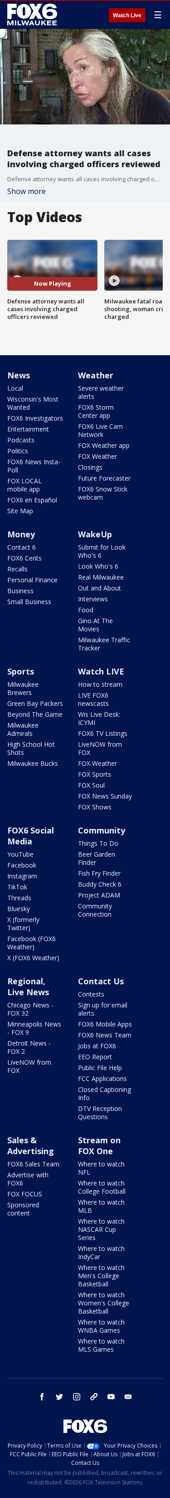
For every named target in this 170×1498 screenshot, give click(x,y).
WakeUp (95, 534)
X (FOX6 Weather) (33, 957)
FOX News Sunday (105, 796)
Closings (90, 467)
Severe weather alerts (101, 392)
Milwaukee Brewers (23, 688)
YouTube (20, 854)
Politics (17, 450)
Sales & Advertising (30, 1145)
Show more (26, 191)
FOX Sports (94, 774)
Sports (20, 671)
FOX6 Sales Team (33, 1164)
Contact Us (101, 981)
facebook (42, 1396)
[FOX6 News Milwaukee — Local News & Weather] (33, 14)
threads (94, 1396)
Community (101, 830)
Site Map (20, 510)
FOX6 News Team (104, 1035)
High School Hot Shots (31, 748)
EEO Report (95, 1056)
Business (20, 590)
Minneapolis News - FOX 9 (34, 1028)
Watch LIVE (101, 671)
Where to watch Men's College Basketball (101, 1275)
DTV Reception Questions (100, 1112)
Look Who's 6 (98, 566)
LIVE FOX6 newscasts (93, 699)
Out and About (99, 588)
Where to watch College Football (102, 1187)
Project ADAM (99, 895)
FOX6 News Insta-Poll (33, 465)
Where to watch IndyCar (101, 1252)
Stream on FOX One (99, 1145)
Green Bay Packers (35, 703)
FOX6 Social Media (30, 836)
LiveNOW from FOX (100, 748)
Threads (19, 897)
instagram (76, 1396)
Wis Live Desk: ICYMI (99, 718)
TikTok (17, 887)
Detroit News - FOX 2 (29, 1047)
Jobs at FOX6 (97, 1046)
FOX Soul (91, 785)
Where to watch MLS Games (101, 1345)
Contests (91, 994)
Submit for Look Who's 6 (102, 551)
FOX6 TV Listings (102, 733)
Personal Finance (32, 579)
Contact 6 (21, 547)
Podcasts (20, 440)
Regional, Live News (28, 986)
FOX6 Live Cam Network (100, 430)
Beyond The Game (35, 714)
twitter (59, 1396)
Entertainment (28, 429)
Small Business (29, 601)
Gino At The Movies (95, 624)
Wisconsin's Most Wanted (32, 403)
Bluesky (18, 908)
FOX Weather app (104, 445)
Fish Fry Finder (99, 873)
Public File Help (100, 1067)
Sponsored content (23, 1208)
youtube (111, 1396)
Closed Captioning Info (104, 1093)
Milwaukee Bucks (32, 763)
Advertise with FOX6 (28, 1179)
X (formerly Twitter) (23, 923)
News (18, 375)
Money (21, 534)
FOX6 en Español (32, 500)
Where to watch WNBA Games (101, 1326)
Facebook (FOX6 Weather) (31, 942)
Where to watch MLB (101, 1206)
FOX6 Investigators (35, 418)
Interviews (93, 599)
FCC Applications (102, 1078)
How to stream (100, 684)
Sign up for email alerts (102, 1009)
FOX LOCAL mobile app (24, 484)
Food (85, 609)
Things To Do (98, 843)
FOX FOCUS (24, 1194)
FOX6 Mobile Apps (105, 1024)
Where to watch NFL (101, 1168)
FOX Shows (95, 807)
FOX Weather (97, 456)
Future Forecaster (104, 478)
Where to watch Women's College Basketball (103, 1302)
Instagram (22, 876)
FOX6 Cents (24, 558)
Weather (95, 375)
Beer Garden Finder (96, 858)
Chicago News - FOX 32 (30, 1009)
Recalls (17, 569)
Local (15, 388)
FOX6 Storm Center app (96, 411)
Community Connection (95, 910)
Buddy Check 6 (99, 884)
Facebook (21, 865)
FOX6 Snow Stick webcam (102, 493)
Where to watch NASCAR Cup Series (101, 1229)
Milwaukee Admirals (23, 729)
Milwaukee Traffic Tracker (104, 643)
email (128, 1396)
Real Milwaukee (101, 577)
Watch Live (127, 15)
